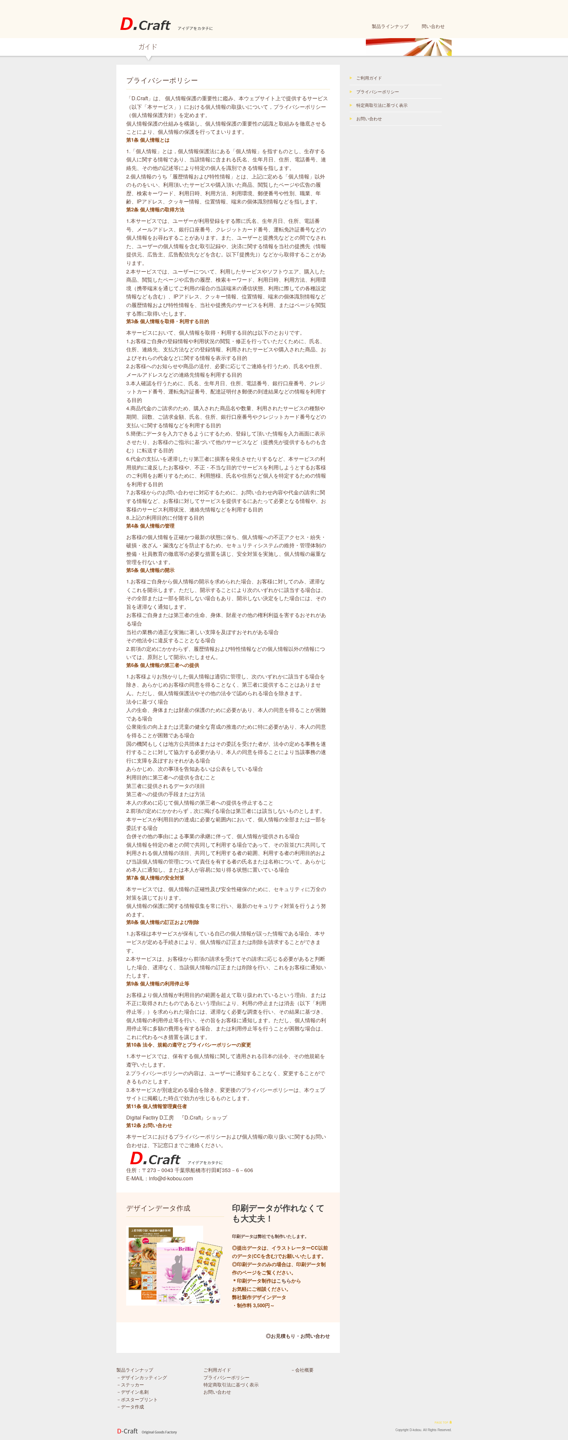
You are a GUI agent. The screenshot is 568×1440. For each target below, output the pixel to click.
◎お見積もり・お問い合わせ (298, 1336)
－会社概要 (302, 1369)
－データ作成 (130, 1406)
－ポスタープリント (137, 1399)
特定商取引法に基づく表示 (382, 105)
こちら (283, 1280)
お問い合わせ (369, 119)
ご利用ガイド (369, 78)
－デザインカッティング (141, 1377)
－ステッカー (130, 1384)
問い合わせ (433, 26)
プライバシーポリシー (377, 92)
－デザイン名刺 (132, 1391)
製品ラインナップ (390, 26)
